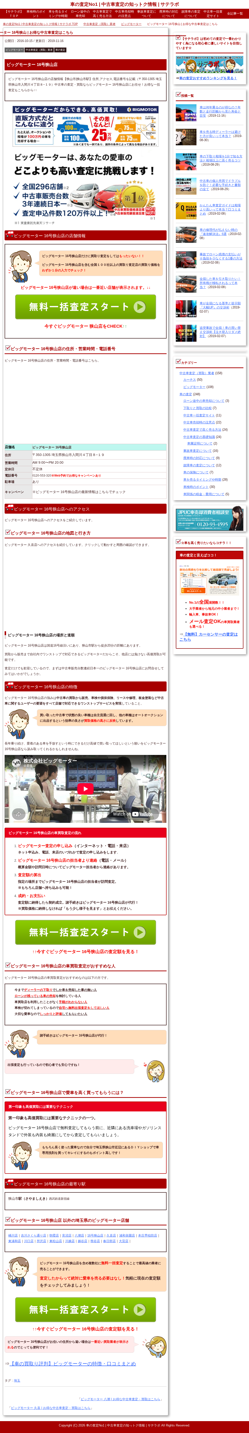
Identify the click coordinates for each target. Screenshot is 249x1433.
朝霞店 (54, 1236)
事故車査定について (146, 14)
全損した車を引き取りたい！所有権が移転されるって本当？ (220, 283)
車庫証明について (200, 443)
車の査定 (60, 50)
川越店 (70, 1241)
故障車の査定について (190, 14)
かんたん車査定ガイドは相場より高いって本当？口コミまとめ (220, 210)
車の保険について (196, 472)
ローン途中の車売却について (203, 401)
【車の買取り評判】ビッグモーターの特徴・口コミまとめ (72, 1364)
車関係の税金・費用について (203, 494)
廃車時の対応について (168, 14)
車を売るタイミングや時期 (58, 14)
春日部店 (109, 1241)
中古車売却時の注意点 (124, 14)
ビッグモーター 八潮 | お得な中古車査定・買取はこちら (120, 1399)
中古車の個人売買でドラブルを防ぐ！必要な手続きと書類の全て (220, 185)
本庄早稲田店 (147, 1236)
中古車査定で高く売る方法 (102, 14)
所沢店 (41, 1241)
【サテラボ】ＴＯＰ (13, 14)
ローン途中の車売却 (80, 14)
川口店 (29, 1241)
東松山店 (55, 1241)
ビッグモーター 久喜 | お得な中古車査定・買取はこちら (50, 1408)
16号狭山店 (95, 1236)
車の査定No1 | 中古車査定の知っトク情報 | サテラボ (124, 4)
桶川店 (13, 1236)
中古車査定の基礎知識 (199, 437)
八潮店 (79, 1236)
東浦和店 (14, 1241)
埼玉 (17, 1381)
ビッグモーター (14, 50)
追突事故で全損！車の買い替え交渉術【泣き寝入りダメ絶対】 (220, 332)
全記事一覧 (235, 13)
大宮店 (123, 1241)
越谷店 (82, 1241)
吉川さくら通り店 (33, 1236)
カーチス (189, 380)
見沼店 (66, 1236)
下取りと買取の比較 (197, 408)
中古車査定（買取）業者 (39, 50)
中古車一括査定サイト (213, 14)
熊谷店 (95, 1241)
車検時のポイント (36, 14)
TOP (43, 24)
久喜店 (111, 1236)
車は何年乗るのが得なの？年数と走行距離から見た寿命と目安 (220, 112)
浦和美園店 (127, 1236)
